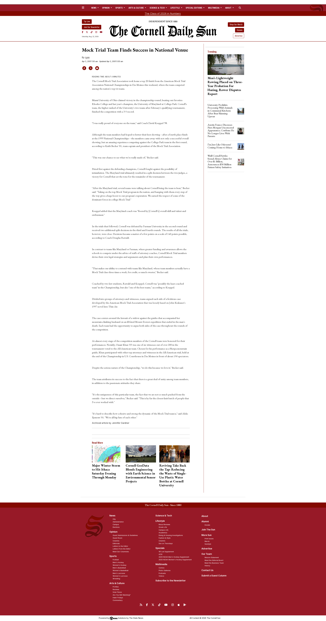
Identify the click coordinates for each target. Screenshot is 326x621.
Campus (116, 524)
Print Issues (209, 539)
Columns (116, 541)
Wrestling (116, 579)
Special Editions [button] (194, 7)
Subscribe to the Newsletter (170, 580)
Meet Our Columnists (121, 552)
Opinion (113, 532)
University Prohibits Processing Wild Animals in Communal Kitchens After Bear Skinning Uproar (220, 110)
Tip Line (87, 21)
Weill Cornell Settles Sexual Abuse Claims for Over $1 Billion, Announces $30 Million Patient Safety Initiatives (220, 161)
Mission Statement (212, 557)
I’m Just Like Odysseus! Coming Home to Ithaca (220, 146)
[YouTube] (101, 32)
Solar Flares (117, 592)
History (207, 566)
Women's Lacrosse (120, 576)
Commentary (118, 600)
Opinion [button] (106, 7)
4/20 (160, 554)
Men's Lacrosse (119, 573)
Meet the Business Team (214, 563)
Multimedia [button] (214, 7)
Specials (160, 548)
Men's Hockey (118, 562)
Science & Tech (163, 515)
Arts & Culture (117, 583)
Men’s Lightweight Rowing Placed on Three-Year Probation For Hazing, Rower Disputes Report (225, 86)
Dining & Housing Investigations (171, 535)
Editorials (116, 543)
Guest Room (117, 538)
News (112, 515)
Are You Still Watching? (122, 595)
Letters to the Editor (120, 546)
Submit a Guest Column (213, 575)
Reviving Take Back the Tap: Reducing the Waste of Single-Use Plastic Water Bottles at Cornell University (172, 475)
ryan (87, 57)
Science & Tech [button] (157, 7)
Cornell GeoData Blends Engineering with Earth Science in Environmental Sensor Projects (141, 473)
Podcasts (162, 573)
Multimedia (161, 564)
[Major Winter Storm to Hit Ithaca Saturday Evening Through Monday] (107, 453)
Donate (239, 30)
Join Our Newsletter (92, 27)
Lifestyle (160, 521)
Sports (113, 556)
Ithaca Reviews (164, 524)
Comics (161, 568)
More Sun (206, 535)
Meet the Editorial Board (214, 560)
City (114, 519)
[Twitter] (87, 32)
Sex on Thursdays (166, 543)
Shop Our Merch (236, 24)
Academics (163, 533)
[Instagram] (96, 32)
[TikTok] (92, 32)
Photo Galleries (165, 570)
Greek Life (163, 527)
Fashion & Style (165, 538)
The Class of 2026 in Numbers (163, 13)
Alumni (205, 521)
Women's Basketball (120, 570)
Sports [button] (119, 7)
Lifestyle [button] (175, 7)
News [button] (94, 7)
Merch (207, 541)
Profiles (116, 587)
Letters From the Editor (122, 549)
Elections (116, 527)
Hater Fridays (118, 598)
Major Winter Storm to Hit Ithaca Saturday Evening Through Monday (106, 471)
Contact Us (207, 570)
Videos (161, 576)
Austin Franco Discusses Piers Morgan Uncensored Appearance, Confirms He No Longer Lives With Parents (221, 130)
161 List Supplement (166, 552)
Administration (118, 522)
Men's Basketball (119, 568)
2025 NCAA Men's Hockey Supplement (174, 557)
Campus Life (163, 530)
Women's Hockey (119, 565)
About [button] (228, 7)
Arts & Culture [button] (136, 7)
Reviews (116, 589)
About (204, 516)
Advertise (238, 36)
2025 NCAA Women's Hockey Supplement (175, 560)
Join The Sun (208, 529)
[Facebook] (82, 32)
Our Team (206, 554)
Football (116, 560)
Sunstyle (208, 544)
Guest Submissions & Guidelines (125, 535)
